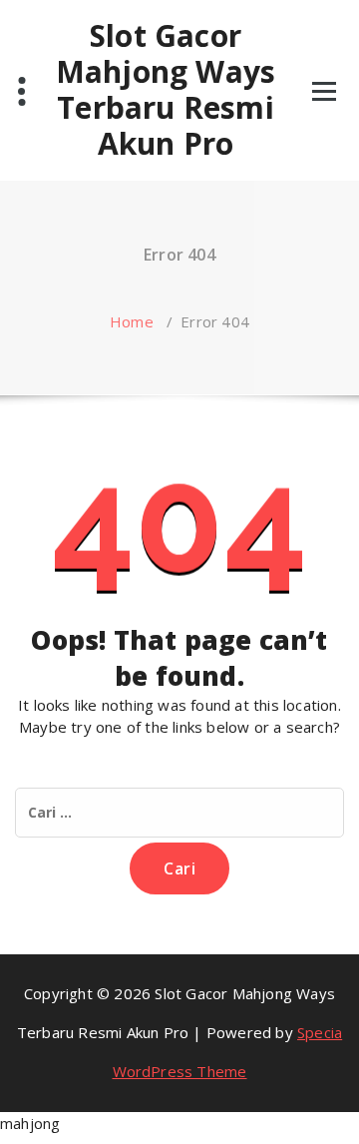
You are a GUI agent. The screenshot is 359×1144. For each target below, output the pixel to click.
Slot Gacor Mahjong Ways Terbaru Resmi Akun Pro (165, 90)
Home (132, 321)
